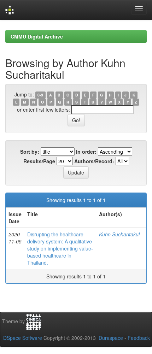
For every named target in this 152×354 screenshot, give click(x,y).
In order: (86, 151)
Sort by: (29, 151)
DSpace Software (22, 337)
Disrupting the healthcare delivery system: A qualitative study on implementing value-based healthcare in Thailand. (60, 248)
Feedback (139, 337)
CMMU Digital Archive (37, 36)
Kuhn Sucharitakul (119, 234)
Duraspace (111, 337)
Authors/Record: (94, 161)
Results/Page (39, 161)
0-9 (40, 95)
